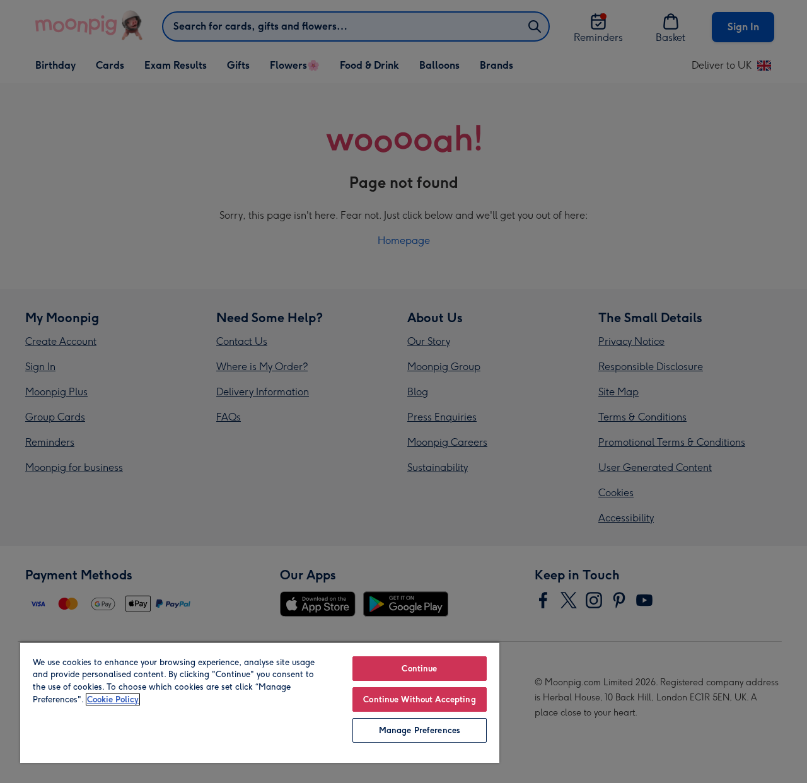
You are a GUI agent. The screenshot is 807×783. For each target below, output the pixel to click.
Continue (419, 668)
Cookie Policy (113, 699)
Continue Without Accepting (419, 699)
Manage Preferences (419, 730)
